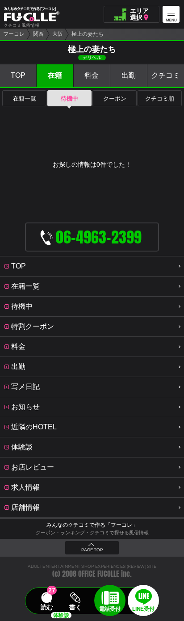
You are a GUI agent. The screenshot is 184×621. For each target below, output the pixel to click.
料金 (91, 75)
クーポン (114, 98)
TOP (18, 75)
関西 (38, 34)
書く (75, 607)
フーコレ (14, 34)
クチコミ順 (159, 98)
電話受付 (110, 609)
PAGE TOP (92, 550)
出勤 (128, 75)
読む (47, 607)
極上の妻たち (87, 34)
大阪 (57, 34)
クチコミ (165, 75)
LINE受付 (143, 609)
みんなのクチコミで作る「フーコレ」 (92, 525)
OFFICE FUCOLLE (98, 574)
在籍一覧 (24, 98)
